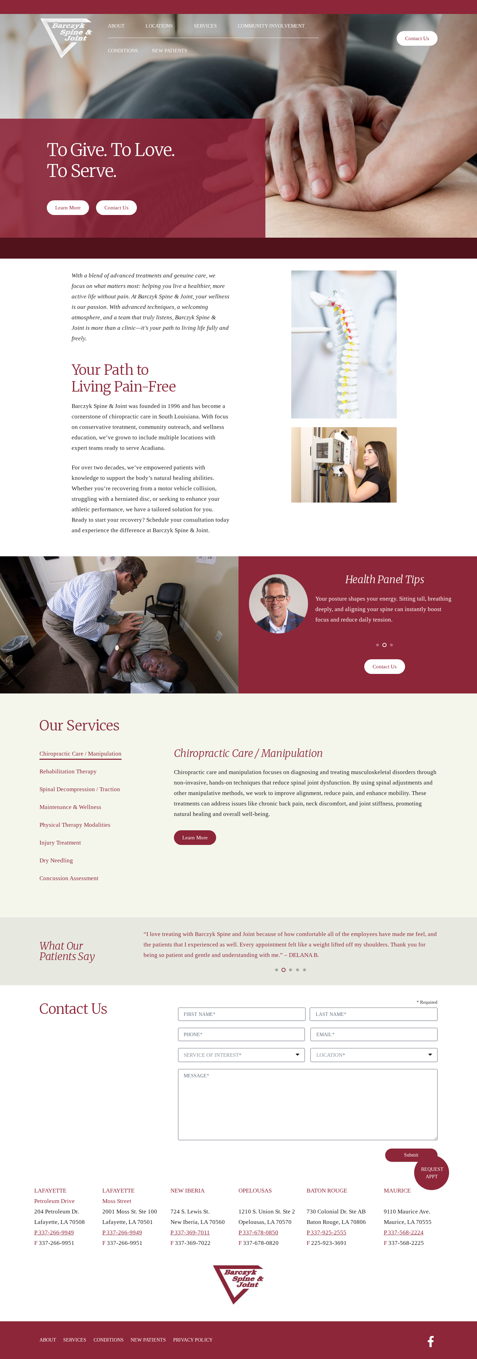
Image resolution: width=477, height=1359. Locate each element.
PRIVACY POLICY (193, 1340)
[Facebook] (431, 1340)
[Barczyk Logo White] (66, 38)
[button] (129, 26)
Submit (411, 1155)
